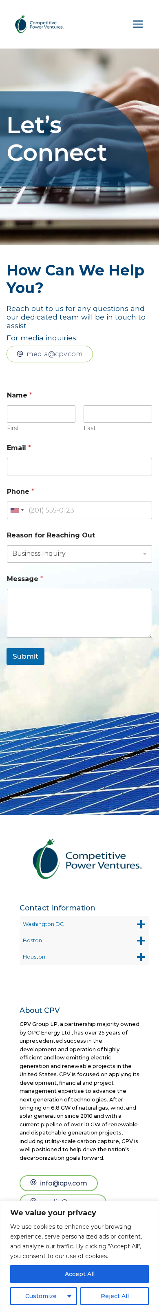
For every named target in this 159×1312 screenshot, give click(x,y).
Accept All (80, 1274)
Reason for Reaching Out (51, 535)
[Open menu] (138, 24)
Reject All (115, 1296)
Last (90, 428)
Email (19, 448)
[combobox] (16, 510)
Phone (20, 491)
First (13, 428)
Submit (25, 656)
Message (25, 579)
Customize (41, 1296)
